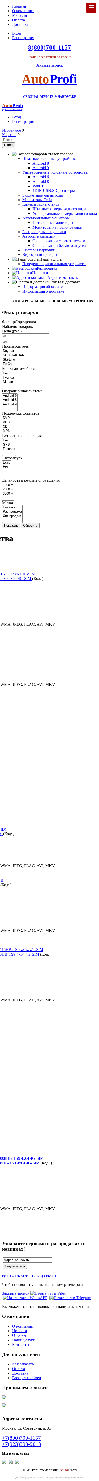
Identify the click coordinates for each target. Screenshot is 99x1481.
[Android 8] (9, 400)
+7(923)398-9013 (21, 1444)
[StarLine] (13, 360)
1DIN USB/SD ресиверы (53, 190)
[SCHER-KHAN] (13, 355)
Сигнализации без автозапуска (59, 245)
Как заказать (23, 1364)
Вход (16, 33)
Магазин (19, 15)
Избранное (11, 130)
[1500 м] (8, 485)
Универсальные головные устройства (55, 172)
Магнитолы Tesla (37, 200)
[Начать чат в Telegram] (70, 1298)
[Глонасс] (9, 449)
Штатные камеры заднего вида (59, 209)
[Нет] (9, 440)
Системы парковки (38, 250)
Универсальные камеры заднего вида (64, 213)
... (51, 336)
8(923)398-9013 (45, 1276)
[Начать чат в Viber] (48, 1293)
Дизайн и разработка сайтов (29, 1477)
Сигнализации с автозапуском (58, 241)
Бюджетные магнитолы (42, 195)
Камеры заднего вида (40, 204)
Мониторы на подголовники (57, 227)
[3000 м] (8, 494)
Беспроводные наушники (44, 232)
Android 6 (40, 177)
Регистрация (23, 38)
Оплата (18, 20)
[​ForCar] (13, 364)
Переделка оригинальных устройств (54, 264)
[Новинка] (12, 507)
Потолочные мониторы (52, 222)
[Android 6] (9, 396)
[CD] (9, 427)
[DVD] (9, 418)
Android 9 (40, 168)
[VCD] (9, 422)
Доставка (20, 24)
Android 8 (40, 163)
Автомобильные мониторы (46, 218)
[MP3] (9, 431)
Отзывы (19, 1335)
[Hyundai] (8, 378)
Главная (19, 6)
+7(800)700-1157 (21, 1438)
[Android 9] (9, 404)
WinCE (38, 186)
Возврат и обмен (26, 1378)
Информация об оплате (42, 286)
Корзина (9, 135)
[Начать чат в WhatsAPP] (25, 1298)
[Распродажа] (12, 512)
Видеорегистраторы (39, 254)
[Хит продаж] (12, 516)
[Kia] (8, 373)
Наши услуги (23, 1340)
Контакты (20, 1344)
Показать (11, 525)
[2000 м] (8, 489)
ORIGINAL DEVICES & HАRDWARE (49, 97)
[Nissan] (8, 382)
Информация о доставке (43, 291)
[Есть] (6, 463)
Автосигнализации (39, 236)
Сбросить (30, 525)
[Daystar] (13, 351)
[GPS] (9, 445)
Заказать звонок (49, 65)
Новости (19, 1331)
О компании (23, 11)
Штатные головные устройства (49, 158)
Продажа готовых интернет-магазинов (64, 1477)
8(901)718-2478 (15, 1276)
